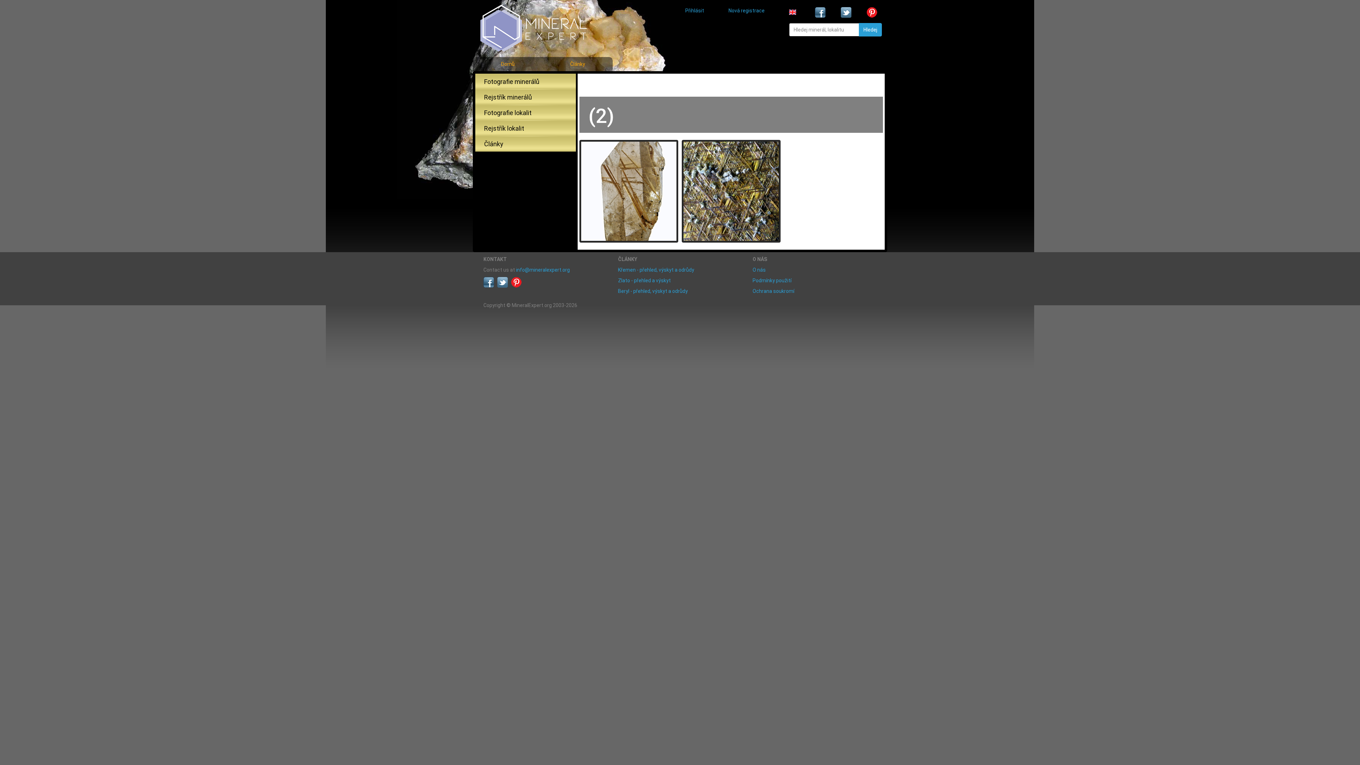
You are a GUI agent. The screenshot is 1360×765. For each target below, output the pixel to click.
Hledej (870, 30)
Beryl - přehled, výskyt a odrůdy (653, 291)
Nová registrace (747, 10)
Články (577, 64)
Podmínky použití (772, 280)
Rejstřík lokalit (504, 128)
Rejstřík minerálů (508, 97)
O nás (759, 270)
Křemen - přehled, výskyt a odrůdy (656, 270)
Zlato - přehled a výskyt (644, 280)
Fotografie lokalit (508, 113)
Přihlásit (694, 10)
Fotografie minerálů (511, 81)
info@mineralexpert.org (543, 270)
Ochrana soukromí (773, 291)
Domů (508, 64)
